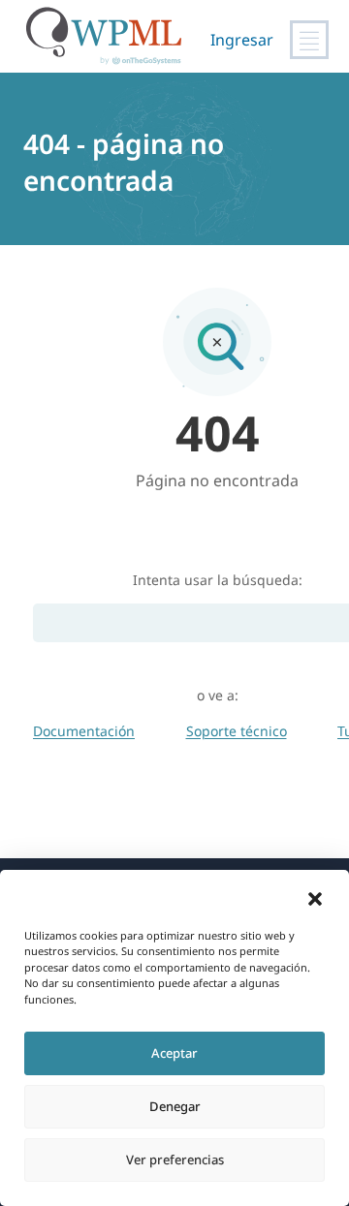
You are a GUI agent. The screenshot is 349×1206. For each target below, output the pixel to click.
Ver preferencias (175, 1159)
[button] (315, 899)
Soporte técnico (236, 731)
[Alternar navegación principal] (309, 39)
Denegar (175, 1106)
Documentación (84, 731)
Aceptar (174, 1053)
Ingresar (241, 39)
